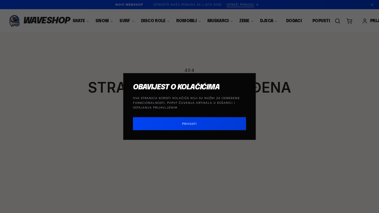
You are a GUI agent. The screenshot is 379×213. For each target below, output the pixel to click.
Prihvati (189, 124)
